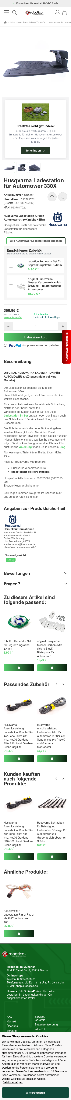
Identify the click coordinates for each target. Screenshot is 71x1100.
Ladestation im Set (16, 415)
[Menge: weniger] (8, 326)
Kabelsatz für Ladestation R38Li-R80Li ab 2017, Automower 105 (19, 916)
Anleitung (25, 447)
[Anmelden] (57, 12)
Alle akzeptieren (35, 1092)
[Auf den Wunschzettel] (52, 196)
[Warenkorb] (64, 12)
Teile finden (33, 150)
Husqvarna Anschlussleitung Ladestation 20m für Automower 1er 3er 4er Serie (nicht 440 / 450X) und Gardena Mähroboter (51, 736)
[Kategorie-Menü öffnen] (6, 12)
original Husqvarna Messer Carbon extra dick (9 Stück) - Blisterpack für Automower (49, 648)
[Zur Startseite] (34, 12)
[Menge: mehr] (62, 326)
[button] (9, 167)
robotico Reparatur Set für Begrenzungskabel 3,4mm (17, 644)
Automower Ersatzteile (67, 346)
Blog (62, 447)
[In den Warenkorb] (19, 667)
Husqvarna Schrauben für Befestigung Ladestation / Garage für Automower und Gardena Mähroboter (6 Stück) (51, 832)
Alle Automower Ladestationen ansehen (36, 241)
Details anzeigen (13, 1082)
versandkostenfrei (13, 317)
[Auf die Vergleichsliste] (62, 196)
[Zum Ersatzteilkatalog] (35, 112)
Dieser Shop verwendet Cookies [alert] (25, 1036)
